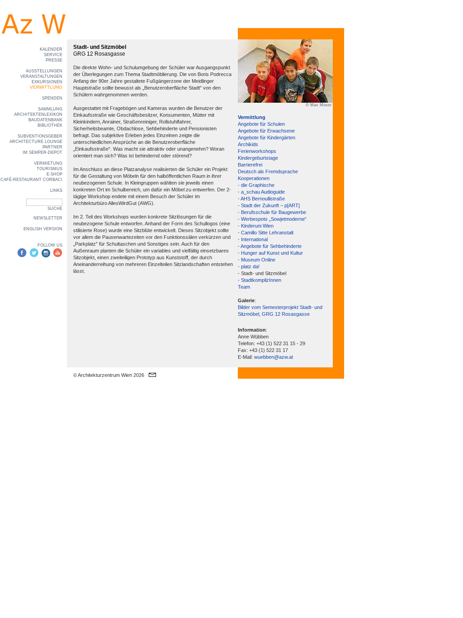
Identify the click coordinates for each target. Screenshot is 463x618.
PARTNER (52, 147)
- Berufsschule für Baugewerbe (272, 212)
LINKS (56, 190)
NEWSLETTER (47, 218)
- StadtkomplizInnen (259, 280)
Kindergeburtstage (258, 158)
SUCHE (54, 208)
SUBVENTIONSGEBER (40, 136)
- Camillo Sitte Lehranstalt (265, 232)
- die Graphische (256, 185)
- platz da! (249, 266)
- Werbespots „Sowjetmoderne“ (272, 219)
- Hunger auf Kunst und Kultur (270, 253)
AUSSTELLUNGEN (44, 71)
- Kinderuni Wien (256, 225)
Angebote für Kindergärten (266, 137)
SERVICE (53, 54)
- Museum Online (256, 259)
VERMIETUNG (48, 163)
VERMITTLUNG (46, 87)
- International (253, 239)
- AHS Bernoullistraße (261, 198)
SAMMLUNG (50, 109)
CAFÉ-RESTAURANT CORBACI (31, 179)
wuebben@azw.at (273, 357)
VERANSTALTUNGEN (41, 76)
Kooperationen (253, 178)
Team (244, 287)
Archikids (248, 144)
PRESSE (54, 60)
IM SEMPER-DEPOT (42, 152)
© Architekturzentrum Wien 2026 (108, 375)
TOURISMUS (49, 168)
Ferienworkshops (257, 151)
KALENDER (51, 49)
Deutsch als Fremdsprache (268, 171)
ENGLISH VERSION (43, 229)
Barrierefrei (250, 164)
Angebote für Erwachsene (266, 130)
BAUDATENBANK (45, 120)
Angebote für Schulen (261, 124)
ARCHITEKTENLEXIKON (38, 114)
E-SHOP (54, 174)
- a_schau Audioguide (261, 192)
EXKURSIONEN (47, 82)
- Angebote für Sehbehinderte (270, 246)
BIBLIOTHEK (50, 125)
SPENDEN (52, 98)
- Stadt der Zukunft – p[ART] (269, 205)
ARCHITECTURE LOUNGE (35, 141)
